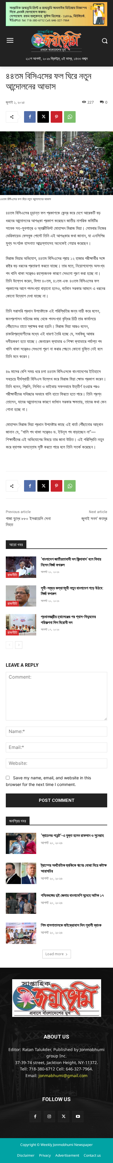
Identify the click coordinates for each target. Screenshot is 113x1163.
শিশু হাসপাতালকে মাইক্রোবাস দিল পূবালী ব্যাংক (71, 925)
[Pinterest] (56, 117)
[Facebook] (30, 117)
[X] (43, 117)
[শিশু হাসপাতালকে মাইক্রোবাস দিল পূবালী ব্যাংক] (21, 933)
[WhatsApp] (70, 117)
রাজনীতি (12, 574)
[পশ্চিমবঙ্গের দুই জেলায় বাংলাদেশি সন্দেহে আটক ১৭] (21, 903)
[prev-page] (9, 645)
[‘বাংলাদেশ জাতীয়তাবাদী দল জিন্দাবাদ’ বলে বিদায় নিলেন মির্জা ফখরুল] (21, 567)
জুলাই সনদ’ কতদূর (94, 518)
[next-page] (18, 645)
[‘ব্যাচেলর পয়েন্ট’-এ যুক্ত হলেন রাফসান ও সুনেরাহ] (21, 843)
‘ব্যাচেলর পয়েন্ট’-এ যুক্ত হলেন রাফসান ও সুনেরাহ (72, 835)
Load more (54, 953)
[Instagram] (49, 1116)
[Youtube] (77, 1116)
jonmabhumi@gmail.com (63, 1076)
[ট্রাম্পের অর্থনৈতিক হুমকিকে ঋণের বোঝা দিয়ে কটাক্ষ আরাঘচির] (21, 873)
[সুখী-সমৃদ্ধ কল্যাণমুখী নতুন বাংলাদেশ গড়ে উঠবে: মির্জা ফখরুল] (21, 596)
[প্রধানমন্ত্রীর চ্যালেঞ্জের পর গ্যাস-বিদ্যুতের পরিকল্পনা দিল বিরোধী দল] (21, 624)
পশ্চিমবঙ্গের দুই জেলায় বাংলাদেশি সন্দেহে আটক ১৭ (72, 895)
